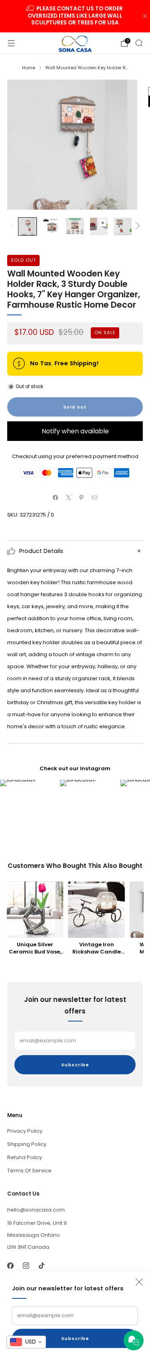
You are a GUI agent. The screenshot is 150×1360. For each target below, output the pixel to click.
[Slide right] (137, 226)
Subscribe (75, 1338)
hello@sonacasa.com (36, 1210)
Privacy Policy (24, 1131)
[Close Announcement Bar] (145, 16)
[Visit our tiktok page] (41, 1266)
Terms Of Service (29, 1170)
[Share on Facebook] (56, 498)
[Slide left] (13, 226)
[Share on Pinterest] (82, 498)
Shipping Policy (26, 1144)
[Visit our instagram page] (26, 1266)
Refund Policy (24, 1157)
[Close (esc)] (139, 1282)
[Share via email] (95, 498)
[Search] (139, 43)
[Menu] (11, 43)
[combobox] (26, 1342)
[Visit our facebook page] (10, 1266)
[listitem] (75, 16)
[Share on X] (69, 498)
